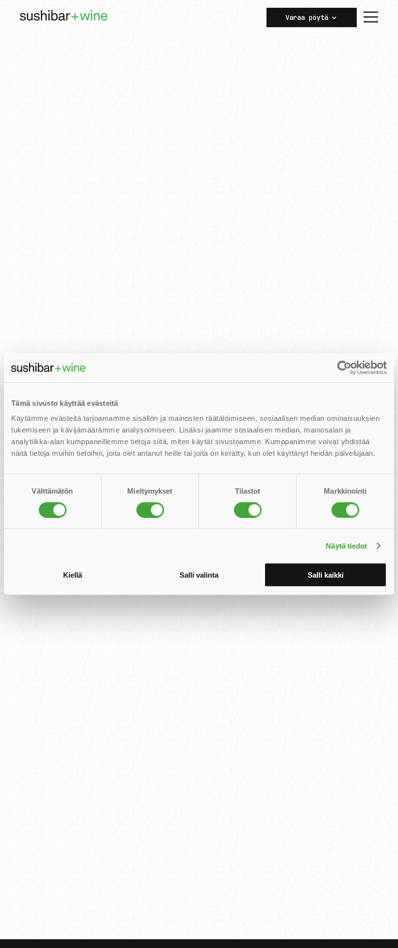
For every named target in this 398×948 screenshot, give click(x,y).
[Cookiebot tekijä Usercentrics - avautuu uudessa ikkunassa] (344, 367)
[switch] (150, 509)
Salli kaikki (326, 575)
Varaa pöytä (306, 18)
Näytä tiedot (346, 545)
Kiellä (72, 575)
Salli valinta (199, 575)
